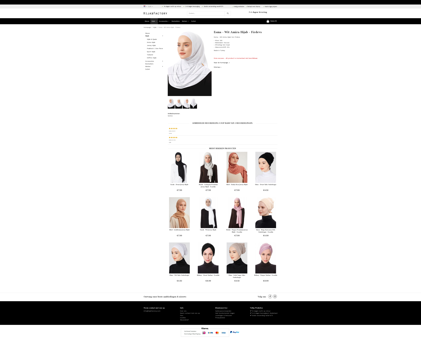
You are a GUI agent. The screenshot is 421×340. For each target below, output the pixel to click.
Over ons (183, 311)
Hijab (153, 21)
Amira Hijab (151, 42)
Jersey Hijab (151, 45)
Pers (181, 315)
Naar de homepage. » (222, 62)
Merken (184, 21)
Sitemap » (217, 67)
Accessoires (163, 21)
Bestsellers (176, 21)
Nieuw (147, 21)
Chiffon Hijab (151, 58)
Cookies (183, 318)
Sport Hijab (151, 52)
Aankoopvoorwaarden (223, 311)
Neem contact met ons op (190, 313)
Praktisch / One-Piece (155, 48)
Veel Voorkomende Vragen (225, 313)
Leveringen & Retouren (223, 315)
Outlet (193, 21)
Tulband (150, 55)
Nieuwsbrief (184, 320)
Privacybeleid (220, 318)
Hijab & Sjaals (152, 39)
